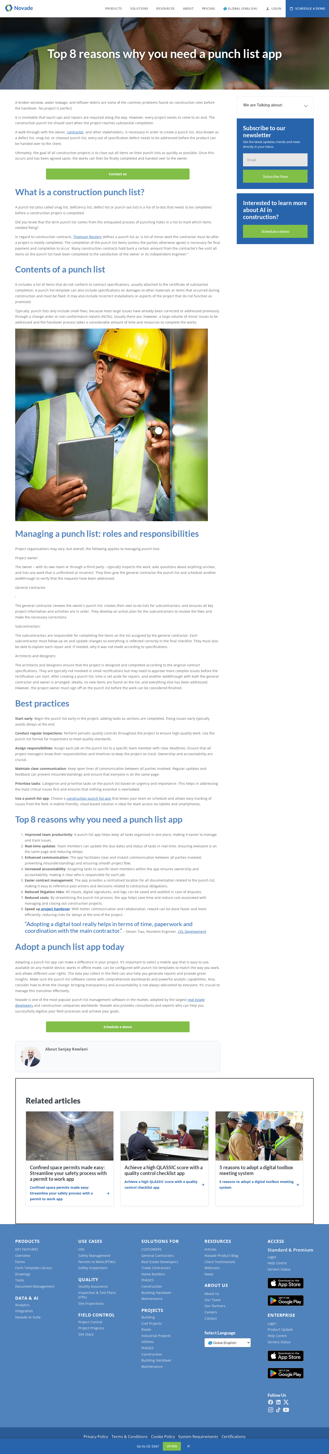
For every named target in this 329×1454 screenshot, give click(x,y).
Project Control (90, 1322)
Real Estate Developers (159, 1261)
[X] (286, 1402)
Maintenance (152, 1298)
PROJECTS (152, 1310)
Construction (151, 1286)
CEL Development (192, 931)
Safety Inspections (93, 1268)
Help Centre (277, 1263)
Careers (210, 1312)
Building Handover (156, 1292)
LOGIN (276, 8)
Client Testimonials (219, 1261)
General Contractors (157, 1255)
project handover (55, 909)
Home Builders (153, 1274)
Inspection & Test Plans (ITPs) (97, 1295)
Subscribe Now (275, 176)
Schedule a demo (118, 1027)
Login (272, 1257)
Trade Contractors (156, 1268)
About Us (211, 1293)
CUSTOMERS (151, 1249)
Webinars (212, 1268)
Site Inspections (91, 1303)
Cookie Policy (163, 1436)
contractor (75, 132)
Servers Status (279, 1269)
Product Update (280, 1329)
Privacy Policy (96, 1436)
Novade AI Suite (28, 1317)
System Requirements (198, 1436)
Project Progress (91, 1328)
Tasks (19, 1280)
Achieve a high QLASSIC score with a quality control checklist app (164, 1170)
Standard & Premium (290, 1250)
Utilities (147, 1341)
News (208, 1274)
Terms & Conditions (130, 1436)
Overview (22, 1255)
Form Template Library (33, 1268)
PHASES (147, 1280)
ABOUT (188, 8)
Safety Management (94, 1255)
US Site (172, 1446)
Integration (24, 1311)
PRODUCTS (113, 8)
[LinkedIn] (278, 1402)
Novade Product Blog (221, 1255)
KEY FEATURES (26, 1249)
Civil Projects (151, 1323)
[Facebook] (271, 1402)
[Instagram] (271, 1410)
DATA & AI (27, 1298)
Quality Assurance (93, 1286)
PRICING (208, 8)
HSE (81, 1249)
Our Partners (214, 1306)
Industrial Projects (156, 1335)
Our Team (212, 1300)
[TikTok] (278, 1410)
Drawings (22, 1274)
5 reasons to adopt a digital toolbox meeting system (256, 1184)
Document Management (34, 1286)
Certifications (234, 1436)
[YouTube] (286, 1410)
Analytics (22, 1305)
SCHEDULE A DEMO (310, 8)
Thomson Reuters (87, 236)
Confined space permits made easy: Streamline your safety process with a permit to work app (68, 1173)
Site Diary (86, 1334)
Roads (146, 1329)
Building (148, 1317)
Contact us (118, 174)
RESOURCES (165, 8)
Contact (210, 1318)
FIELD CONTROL (96, 1315)
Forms (20, 1261)
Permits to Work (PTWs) (96, 1261)
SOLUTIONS (139, 8)
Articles (210, 1249)
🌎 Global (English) (240, 8)
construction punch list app (88, 798)
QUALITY (88, 1279)
